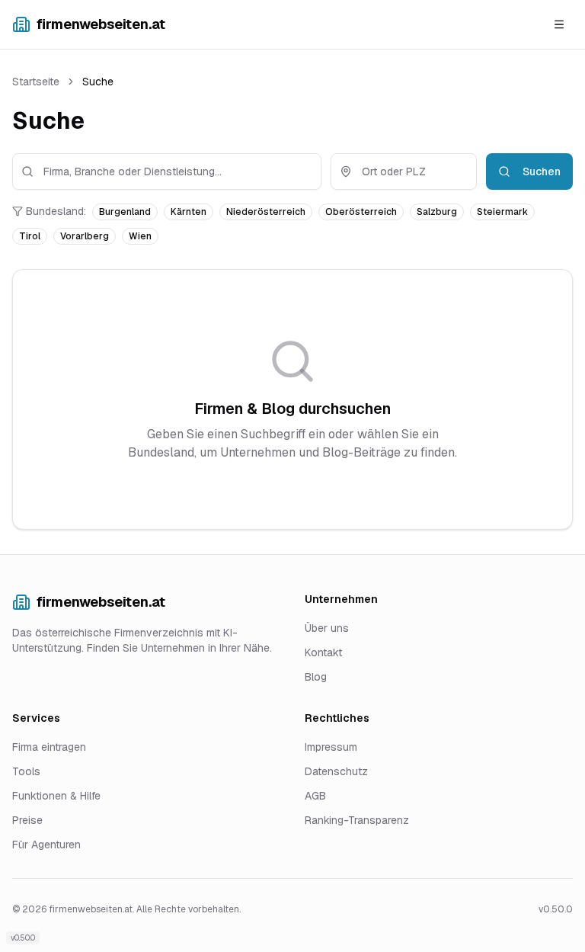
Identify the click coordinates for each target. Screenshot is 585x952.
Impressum (331, 747)
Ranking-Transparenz (357, 820)
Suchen (542, 171)
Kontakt (323, 652)
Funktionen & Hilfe (56, 796)
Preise (27, 820)
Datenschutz (336, 771)
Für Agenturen (46, 844)
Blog (316, 677)
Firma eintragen (49, 747)
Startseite (35, 81)
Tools (26, 771)
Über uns (327, 628)
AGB (315, 796)
